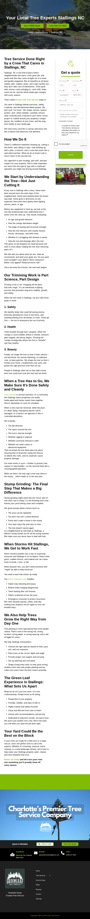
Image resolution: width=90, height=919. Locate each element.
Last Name (76, 81)
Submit (70, 155)
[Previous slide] (59, 176)
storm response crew (17, 579)
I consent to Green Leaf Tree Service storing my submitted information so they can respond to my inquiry (71, 130)
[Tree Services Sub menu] (50, 875)
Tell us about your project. (68, 110)
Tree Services (40, 875)
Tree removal (10, 395)
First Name (63, 81)
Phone (75, 91)
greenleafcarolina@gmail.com (47, 855)
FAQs (38, 885)
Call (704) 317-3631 (57, 26)
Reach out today (11, 759)
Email (61, 91)
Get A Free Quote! (70, 844)
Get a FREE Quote (32, 26)
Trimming (19, 275)
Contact (38, 894)
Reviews (39, 889)
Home (30, 32)
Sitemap (38, 899)
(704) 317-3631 (46, 844)
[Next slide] (82, 176)
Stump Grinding (17, 484)
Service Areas (42, 32)
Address (62, 100)
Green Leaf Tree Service (27, 100)
